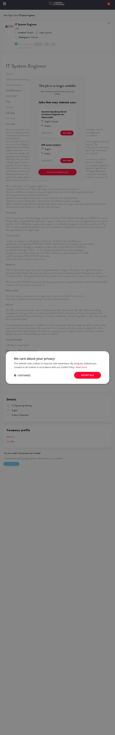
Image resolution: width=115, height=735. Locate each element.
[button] (22, 375)
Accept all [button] (87, 375)
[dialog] (57, 367)
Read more (81, 366)
